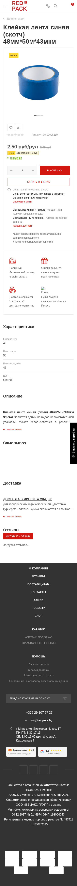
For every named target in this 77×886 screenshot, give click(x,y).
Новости (38, 608)
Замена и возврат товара (38, 675)
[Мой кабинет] (63, 6)
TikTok (53, 769)
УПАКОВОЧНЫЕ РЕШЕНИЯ (38, 642)
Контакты (38, 592)
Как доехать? (25, 740)
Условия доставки (23, 225)
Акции (38, 600)
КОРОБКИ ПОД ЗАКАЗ (39, 637)
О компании (38, 568)
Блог (38, 615)
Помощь (38, 656)
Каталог (38, 629)
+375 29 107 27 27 (39, 712)
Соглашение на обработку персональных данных (38, 681)
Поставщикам (38, 584)
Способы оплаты (22, 201)
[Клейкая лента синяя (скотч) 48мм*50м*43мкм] (38, 82)
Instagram (33, 769)
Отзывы (38, 576)
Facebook (23, 769)
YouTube (43, 769)
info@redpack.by (41, 720)
